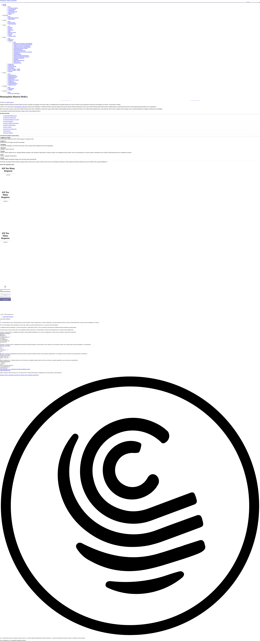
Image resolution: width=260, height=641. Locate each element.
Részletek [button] (24, 640)
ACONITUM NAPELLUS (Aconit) (11, 119)
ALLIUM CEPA (6, 131)
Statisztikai (2, 344)
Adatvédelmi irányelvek (5, 370)
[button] (130, 506)
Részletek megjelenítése (5, 333)
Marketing (2, 353)
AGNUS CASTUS (7, 127)
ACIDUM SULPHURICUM (9, 117)
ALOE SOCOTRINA (8, 132)
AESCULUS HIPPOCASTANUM (10, 123)
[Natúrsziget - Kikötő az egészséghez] (8, 0)
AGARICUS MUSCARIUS (9, 125)
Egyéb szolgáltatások (4, 360)
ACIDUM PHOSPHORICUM (10, 115)
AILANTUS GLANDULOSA (10, 129)
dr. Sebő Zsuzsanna (9, 102)
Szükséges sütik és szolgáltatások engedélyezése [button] (10, 375)
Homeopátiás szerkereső (20, 106)
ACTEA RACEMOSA (8, 121)
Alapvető (2, 332)
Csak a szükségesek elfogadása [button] (14, 369)
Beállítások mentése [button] (26, 369)
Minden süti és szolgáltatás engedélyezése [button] (30, 375)
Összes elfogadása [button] (4, 369)
